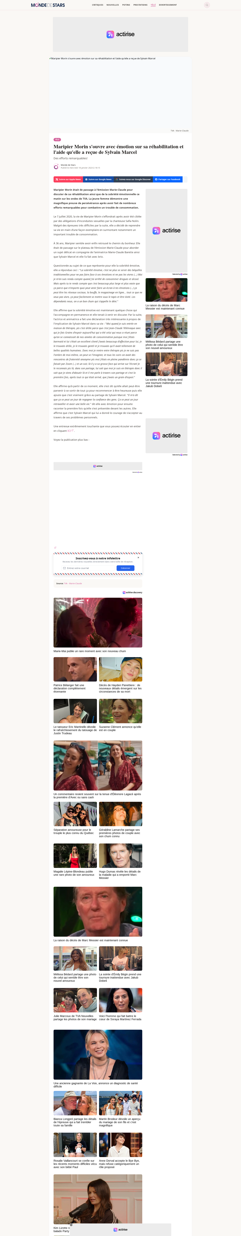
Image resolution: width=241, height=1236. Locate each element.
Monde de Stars (68, 165)
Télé (57, 139)
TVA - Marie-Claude (180, 130)
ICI (69, 430)
